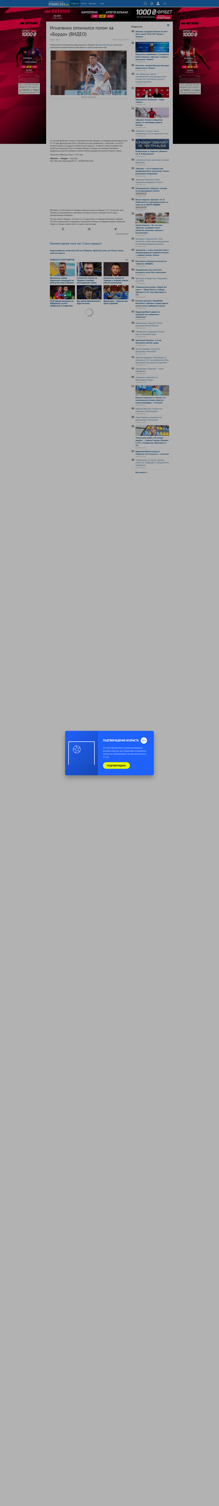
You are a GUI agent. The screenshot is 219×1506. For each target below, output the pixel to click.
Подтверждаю (116, 765)
